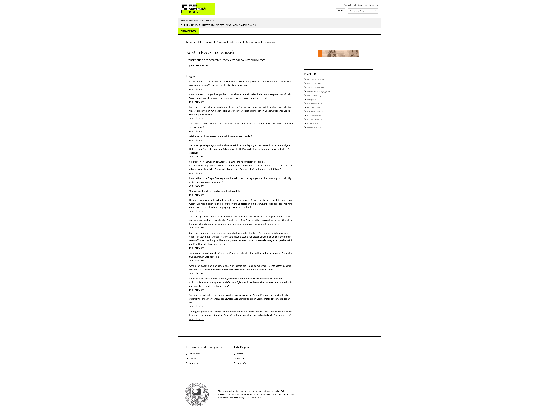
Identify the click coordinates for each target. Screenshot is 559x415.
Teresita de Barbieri (316, 87)
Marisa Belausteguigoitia (318, 91)
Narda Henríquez (314, 103)
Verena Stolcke (314, 127)
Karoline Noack (253, 42)
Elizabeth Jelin (313, 107)
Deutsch (240, 358)
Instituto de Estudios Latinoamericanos (198, 21)
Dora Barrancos (314, 83)
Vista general (236, 42)
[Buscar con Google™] (375, 11)
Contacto (362, 5)
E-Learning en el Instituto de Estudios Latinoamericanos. (218, 25)
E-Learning (208, 42)
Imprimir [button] (240, 353)
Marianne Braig (314, 95)
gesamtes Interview (199, 65)
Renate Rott (312, 123)
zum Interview (196, 88)
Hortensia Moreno (315, 111)
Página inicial (350, 5)
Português (241, 363)
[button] (340, 11)
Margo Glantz (313, 99)
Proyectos (188, 31)
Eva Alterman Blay (315, 79)
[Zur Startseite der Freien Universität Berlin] (202, 9)
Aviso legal (373, 5)
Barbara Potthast (315, 119)
